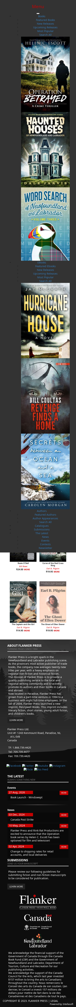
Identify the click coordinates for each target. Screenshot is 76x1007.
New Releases (45, 23)
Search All (45, 34)
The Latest (41, 533)
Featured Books (45, 20)
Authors (42, 511)
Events (45, 540)
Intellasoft (68, 1004)
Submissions (42, 529)
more (27, 569)
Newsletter (45, 548)
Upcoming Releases (45, 27)
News (45, 537)
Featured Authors (45, 514)
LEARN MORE (16, 720)
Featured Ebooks (45, 266)
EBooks (41, 262)
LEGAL (54, 1001)
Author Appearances (45, 518)
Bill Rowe (23, 566)
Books (41, 16)
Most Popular (45, 31)
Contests (45, 544)
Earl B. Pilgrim (52, 568)
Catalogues (42, 525)
